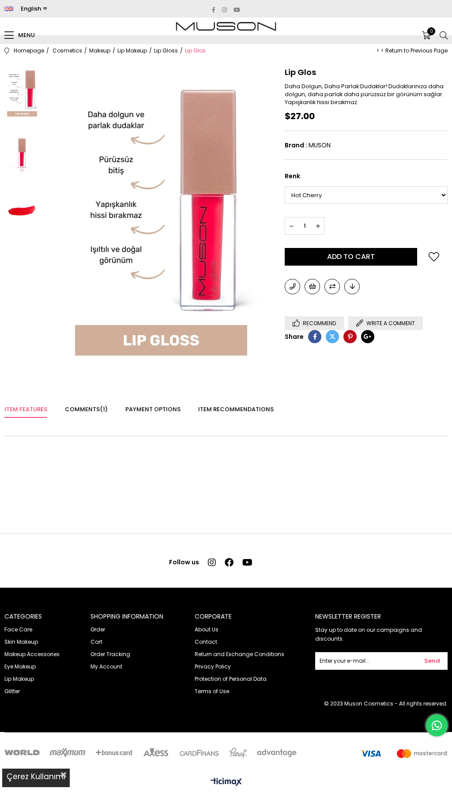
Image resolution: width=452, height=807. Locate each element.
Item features (25, 409)
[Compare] (332, 286)
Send (432, 661)
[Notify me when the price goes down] (352, 286)
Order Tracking (110, 654)
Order (97, 629)
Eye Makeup (20, 666)
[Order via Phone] (292, 286)
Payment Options (153, 409)
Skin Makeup (21, 642)
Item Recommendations (236, 409)
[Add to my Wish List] (312, 286)
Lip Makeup (19, 679)
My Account (106, 666)
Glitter (12, 691)
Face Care (18, 629)
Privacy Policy (213, 666)
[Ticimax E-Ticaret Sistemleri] (226, 782)
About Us (206, 629)
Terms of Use (212, 691)
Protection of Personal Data (231, 679)
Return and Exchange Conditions (239, 654)
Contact (206, 642)
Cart (96, 642)
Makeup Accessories (32, 654)
